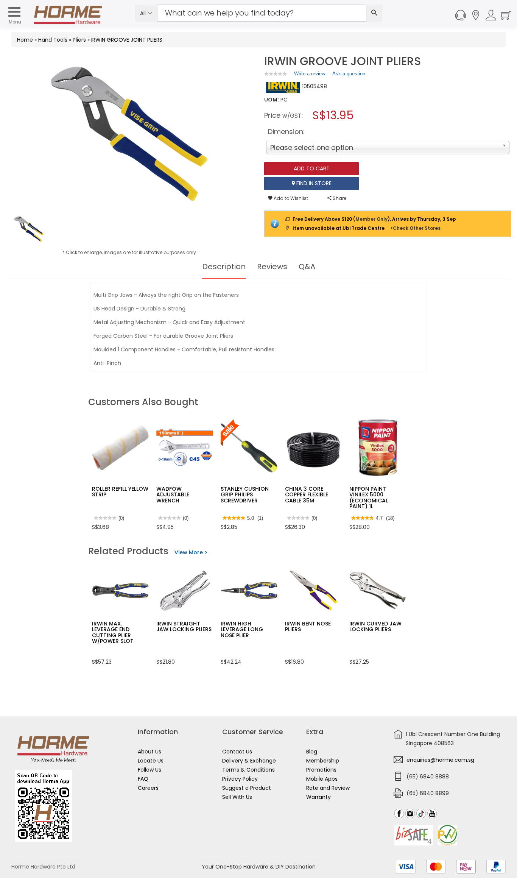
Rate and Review (328, 788)
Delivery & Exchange (249, 760)
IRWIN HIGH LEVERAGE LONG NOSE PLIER (242, 629)
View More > (190, 552)
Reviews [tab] (272, 266)
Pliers (79, 40)
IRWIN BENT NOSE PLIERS (308, 626)
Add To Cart (312, 168)
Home (25, 40)
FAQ (143, 779)
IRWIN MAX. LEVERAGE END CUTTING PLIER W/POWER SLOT (113, 632)
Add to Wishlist (290, 198)
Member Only (371, 219)
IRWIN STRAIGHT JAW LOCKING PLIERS (184, 626)
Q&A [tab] (307, 266)
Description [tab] (224, 266)
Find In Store (313, 183)
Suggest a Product (246, 788)
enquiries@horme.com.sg (440, 760)
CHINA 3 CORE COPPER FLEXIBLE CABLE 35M (306, 494)
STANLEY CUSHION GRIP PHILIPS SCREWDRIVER (245, 494)
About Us (149, 751)
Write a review (309, 75)
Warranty (318, 797)
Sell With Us (237, 797)
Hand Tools (52, 40)
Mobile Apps (322, 779)
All (143, 13)
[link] (275, 73)
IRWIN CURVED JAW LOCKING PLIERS (375, 626)
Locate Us (151, 760)
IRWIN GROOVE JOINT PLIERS (126, 40)
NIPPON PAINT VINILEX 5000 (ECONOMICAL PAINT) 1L (368, 497)
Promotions (321, 770)
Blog (311, 751)
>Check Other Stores (415, 228)
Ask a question (348, 73)
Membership (322, 760)
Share (339, 198)
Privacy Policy (240, 779)
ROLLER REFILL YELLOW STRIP (120, 491)
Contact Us (237, 751)
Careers (148, 788)
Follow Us (149, 770)
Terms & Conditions (248, 770)
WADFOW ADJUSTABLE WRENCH (172, 494)
